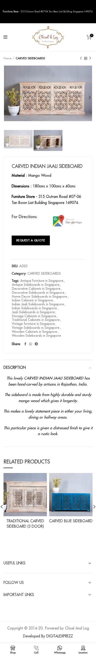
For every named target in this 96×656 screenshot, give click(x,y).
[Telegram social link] (36, 344)
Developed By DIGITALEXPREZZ (48, 636)
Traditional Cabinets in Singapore (36, 319)
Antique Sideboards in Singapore (35, 284)
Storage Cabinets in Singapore (34, 316)
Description (14, 368)
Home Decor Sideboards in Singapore (39, 296)
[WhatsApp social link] (30, 344)
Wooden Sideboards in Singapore (36, 335)
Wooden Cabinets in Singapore (34, 331)
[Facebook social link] (25, 344)
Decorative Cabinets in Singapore (36, 288)
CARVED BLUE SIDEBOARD (71, 521)
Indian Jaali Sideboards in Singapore (38, 304)
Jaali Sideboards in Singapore (33, 312)
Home (7, 58)
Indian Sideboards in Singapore (34, 308)
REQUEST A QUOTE (30, 240)
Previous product (81, 58)
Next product (90, 58)
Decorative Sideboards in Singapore (38, 292)
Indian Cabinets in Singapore (32, 300)
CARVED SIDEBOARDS (30, 58)
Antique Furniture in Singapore (41, 280)
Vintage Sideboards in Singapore (35, 327)
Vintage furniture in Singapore (33, 323)
